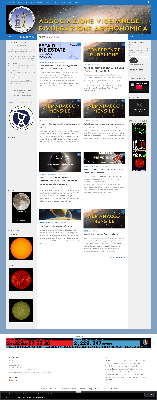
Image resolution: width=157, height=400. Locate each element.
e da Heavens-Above (24, 95)
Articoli (42, 223)
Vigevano (108, 380)
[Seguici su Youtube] (27, 37)
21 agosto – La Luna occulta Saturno (56, 226)
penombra (144, 372)
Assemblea (113, 361)
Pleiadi (111, 374)
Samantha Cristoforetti (131, 374)
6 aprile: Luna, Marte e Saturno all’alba (100, 234)
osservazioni (137, 372)
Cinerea (106, 363)
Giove (138, 366)
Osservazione (126, 371)
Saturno (140, 374)
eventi (134, 366)
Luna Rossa (117, 369)
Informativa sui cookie (38, 397)
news (116, 372)
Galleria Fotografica (74, 2)
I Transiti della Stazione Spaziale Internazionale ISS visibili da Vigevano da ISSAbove (21, 93)
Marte (130, 369)
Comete (110, 363)
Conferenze (87, 64)
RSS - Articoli (14, 380)
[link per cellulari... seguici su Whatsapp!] (33, 37)
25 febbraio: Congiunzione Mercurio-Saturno (103, 124)
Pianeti (107, 375)
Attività (126, 361)
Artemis (107, 361)
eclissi (116, 366)
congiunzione (137, 363)
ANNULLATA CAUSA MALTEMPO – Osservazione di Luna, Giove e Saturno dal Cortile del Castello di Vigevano (58, 180)
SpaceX (113, 377)
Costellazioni (109, 366)
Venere (143, 377)
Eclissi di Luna (122, 366)
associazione (120, 361)
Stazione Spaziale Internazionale (123, 377)
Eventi (41, 62)
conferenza (116, 363)
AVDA (129, 361)
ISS (142, 366)
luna (111, 368)
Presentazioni (119, 374)
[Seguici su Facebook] (21, 37)
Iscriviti (133, 60)
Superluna (135, 377)
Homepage (10, 2)
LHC (144, 366)
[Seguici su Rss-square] (30, 37)
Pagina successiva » (117, 257)
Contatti (47, 2)
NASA (113, 372)
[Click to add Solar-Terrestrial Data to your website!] (139, 171)
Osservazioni (49, 62)
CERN (143, 361)
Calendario (50, 223)
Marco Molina (124, 369)
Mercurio (135, 369)
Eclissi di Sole (129, 366)
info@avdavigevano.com (16, 367)
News (41, 121)
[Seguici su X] (24, 37)
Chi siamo (20, 2)
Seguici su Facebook (136, 70)
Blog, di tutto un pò (59, 2)
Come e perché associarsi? (34, 2)
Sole (109, 377)
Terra (138, 377)
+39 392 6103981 (14, 365)
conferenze (125, 363)
